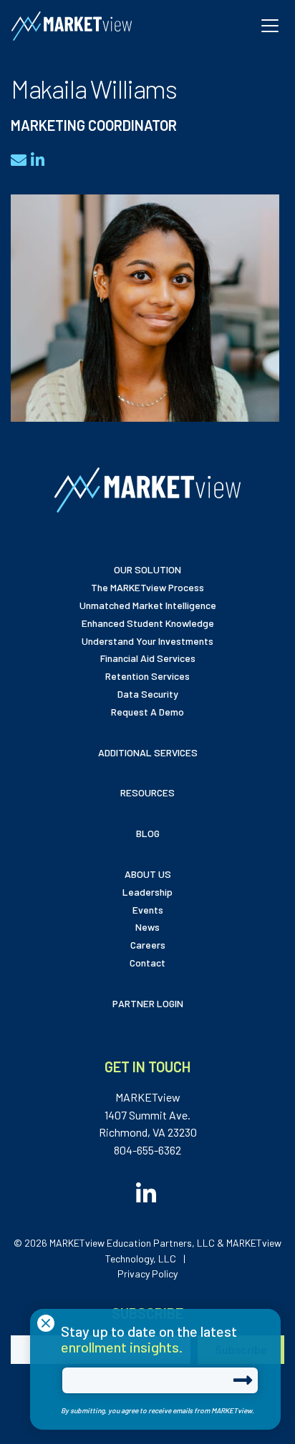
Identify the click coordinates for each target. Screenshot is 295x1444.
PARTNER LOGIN (147, 1003)
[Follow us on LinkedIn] (147, 1193)
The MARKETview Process (147, 587)
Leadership (147, 892)
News (147, 927)
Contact (147, 962)
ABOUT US (148, 874)
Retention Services (147, 676)
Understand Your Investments (147, 641)
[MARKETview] (71, 26)
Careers (147, 945)
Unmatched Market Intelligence (147, 605)
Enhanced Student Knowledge (148, 623)
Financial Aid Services (147, 658)
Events (147, 910)
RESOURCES (147, 792)
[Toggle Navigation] (270, 25)
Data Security (147, 694)
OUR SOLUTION (147, 569)
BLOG (148, 833)
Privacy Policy (147, 1273)
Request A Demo (147, 712)
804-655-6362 (147, 1150)
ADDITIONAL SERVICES (148, 752)
